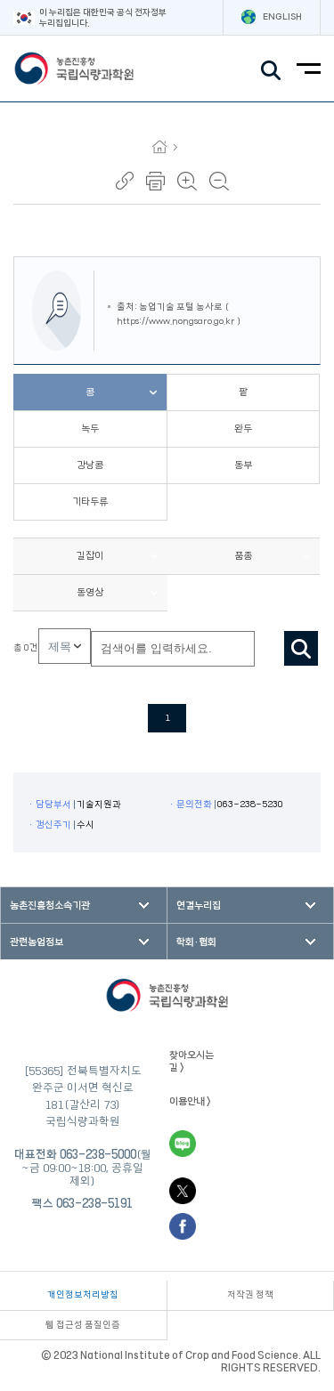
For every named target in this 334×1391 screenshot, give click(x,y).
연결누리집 (198, 905)
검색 (301, 648)
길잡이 (90, 556)
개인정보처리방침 (82, 1295)
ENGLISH (282, 16)
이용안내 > (190, 1101)
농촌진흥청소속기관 (50, 905)
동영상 (90, 592)
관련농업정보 (36, 942)
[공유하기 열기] (125, 181)
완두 (243, 428)
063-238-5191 (94, 1203)
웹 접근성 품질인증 (82, 1325)
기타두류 (90, 501)
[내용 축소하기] (219, 181)
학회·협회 (196, 942)
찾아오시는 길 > (191, 1060)
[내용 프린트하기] (155, 181)
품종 (243, 556)
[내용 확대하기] (187, 181)
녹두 (90, 428)
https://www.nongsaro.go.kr (176, 321)
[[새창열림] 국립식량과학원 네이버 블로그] (182, 1143)
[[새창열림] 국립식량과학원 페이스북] (182, 1226)
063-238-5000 (98, 1154)
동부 (243, 465)
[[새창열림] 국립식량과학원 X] (182, 1190)
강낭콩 (90, 465)
